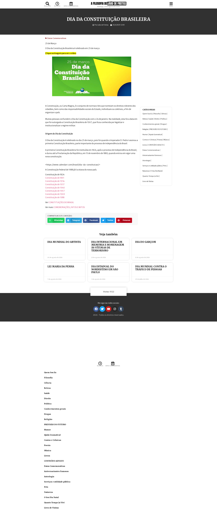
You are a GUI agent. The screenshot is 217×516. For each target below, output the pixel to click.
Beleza (145, 119)
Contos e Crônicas (149, 140)
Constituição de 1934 (55, 181)
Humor (145, 134)
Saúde (151, 119)
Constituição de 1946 (55, 187)
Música (166, 140)
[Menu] (171, 3)
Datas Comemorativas (71, 6)
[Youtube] (108, 309)
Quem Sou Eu (147, 114)
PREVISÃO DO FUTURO (158, 129)
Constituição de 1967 (55, 191)
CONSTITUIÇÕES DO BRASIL (61, 202)
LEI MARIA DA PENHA (60, 266)
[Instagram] (115, 309)
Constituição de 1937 (55, 184)
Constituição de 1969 (55, 194)
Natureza (146, 171)
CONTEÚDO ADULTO (156, 145)
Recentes (57, 6)
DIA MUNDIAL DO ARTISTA (64, 241)
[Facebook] (96, 309)
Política (163, 119)
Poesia (159, 140)
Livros (145, 145)
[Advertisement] (156, 71)
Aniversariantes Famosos (152, 155)
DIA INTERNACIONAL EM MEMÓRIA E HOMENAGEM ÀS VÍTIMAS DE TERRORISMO (107, 246)
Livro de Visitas (148, 181)
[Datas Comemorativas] (71, 3)
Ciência (163, 114)
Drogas (163, 124)
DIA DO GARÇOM (145, 241)
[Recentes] (57, 3)
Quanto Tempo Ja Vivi (151, 176)
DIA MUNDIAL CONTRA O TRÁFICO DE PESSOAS (151, 268)
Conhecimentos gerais (151, 124)
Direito (156, 119)
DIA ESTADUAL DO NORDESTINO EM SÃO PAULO (104, 269)
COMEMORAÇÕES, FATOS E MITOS (69, 207)
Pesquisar (47, 6)
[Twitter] (102, 309)
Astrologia (146, 161)
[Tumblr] (121, 309)
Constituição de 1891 (54, 178)
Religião (145, 129)
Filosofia (157, 114)
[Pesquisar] (47, 3)
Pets (165, 166)
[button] (56, 220)
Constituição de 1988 (54, 197)
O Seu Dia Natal (156, 171)
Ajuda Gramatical (155, 134)
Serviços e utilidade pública (152, 166)
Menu (171, 6)
